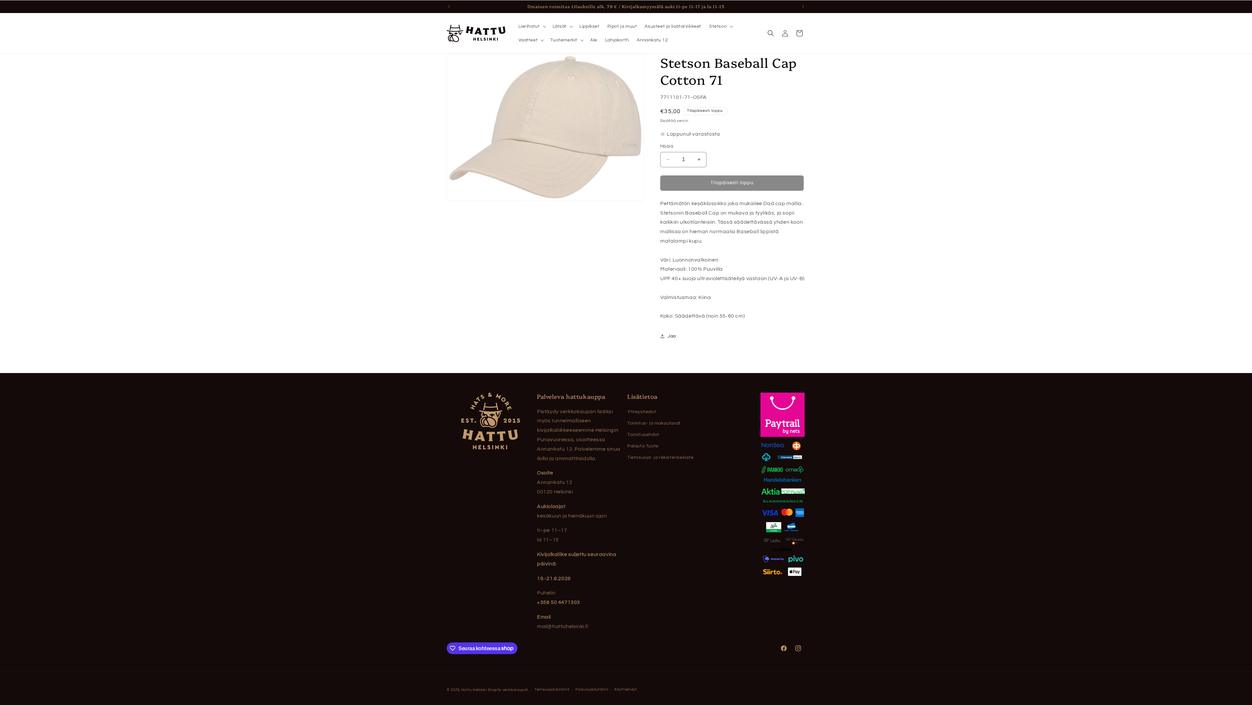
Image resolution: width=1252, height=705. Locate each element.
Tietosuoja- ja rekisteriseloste (660, 457)
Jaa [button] (672, 336)
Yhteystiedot (641, 412)
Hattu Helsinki (474, 690)
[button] (531, 26)
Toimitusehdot (643, 434)
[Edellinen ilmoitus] (449, 6)
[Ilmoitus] (803, 6)
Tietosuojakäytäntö (552, 689)
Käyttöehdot (625, 689)
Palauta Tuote (643, 446)
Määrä (666, 146)
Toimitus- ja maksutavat (654, 423)
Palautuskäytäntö (591, 689)
